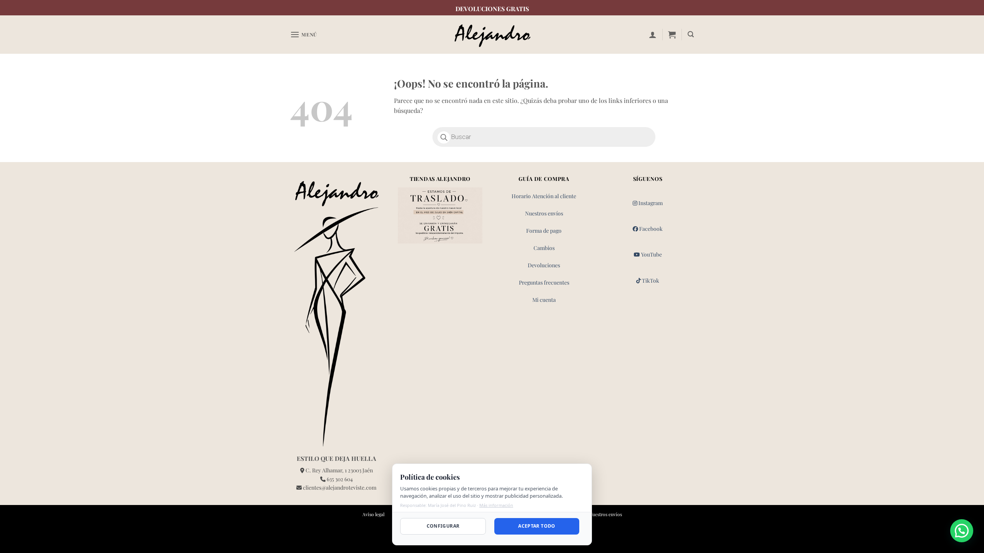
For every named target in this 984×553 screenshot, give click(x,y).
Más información (496, 505)
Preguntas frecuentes (544, 282)
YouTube (651, 254)
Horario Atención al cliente (544, 196)
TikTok (650, 280)
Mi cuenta (544, 299)
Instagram (650, 203)
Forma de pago (544, 230)
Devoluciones (544, 265)
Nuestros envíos (544, 213)
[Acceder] (653, 34)
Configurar (443, 526)
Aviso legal (373, 514)
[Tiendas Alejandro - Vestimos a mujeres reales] (492, 34)
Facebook (650, 228)
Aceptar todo (536, 526)
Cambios (544, 248)
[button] (303, 34)
